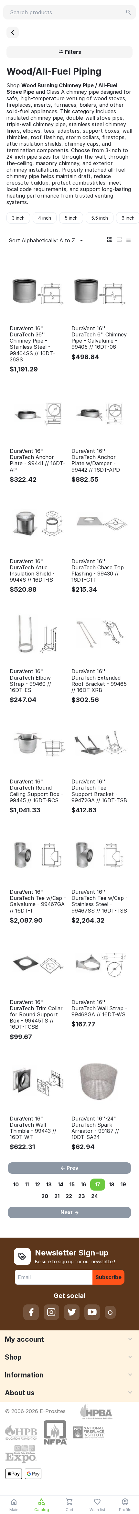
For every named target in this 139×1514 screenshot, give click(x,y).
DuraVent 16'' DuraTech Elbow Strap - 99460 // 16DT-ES (30, 680)
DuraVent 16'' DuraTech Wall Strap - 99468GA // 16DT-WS (99, 1008)
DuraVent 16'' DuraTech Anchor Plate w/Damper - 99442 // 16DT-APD (95, 460)
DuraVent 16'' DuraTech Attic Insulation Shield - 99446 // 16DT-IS (32, 570)
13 (49, 1184)
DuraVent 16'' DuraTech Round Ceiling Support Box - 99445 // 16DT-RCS (36, 791)
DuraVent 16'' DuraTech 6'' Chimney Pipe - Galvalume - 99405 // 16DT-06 (99, 337)
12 (37, 1184)
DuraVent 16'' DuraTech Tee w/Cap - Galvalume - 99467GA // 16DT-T (38, 901)
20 (44, 1196)
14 (60, 1184)
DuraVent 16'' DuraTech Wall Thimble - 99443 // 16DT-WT (33, 1128)
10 (16, 1184)
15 (72, 1184)
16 (83, 1184)
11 (27, 1184)
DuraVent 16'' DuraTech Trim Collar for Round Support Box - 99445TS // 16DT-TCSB (36, 1014)
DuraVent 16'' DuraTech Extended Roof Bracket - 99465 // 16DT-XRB (99, 680)
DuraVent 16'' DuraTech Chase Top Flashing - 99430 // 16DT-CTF (97, 570)
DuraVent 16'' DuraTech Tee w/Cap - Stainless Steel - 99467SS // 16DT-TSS (99, 901)
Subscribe (108, 1277)
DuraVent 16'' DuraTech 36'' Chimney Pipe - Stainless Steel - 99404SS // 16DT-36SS (32, 344)
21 (56, 1196)
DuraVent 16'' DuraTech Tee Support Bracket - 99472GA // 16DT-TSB (99, 791)
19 (123, 1184)
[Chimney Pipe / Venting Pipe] (12, 32)
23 (81, 1196)
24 (94, 1196)
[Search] (128, 12)
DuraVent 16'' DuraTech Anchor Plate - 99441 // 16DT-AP (37, 460)
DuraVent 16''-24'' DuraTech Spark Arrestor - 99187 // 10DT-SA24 (95, 1128)
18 (111, 1184)
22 (69, 1196)
